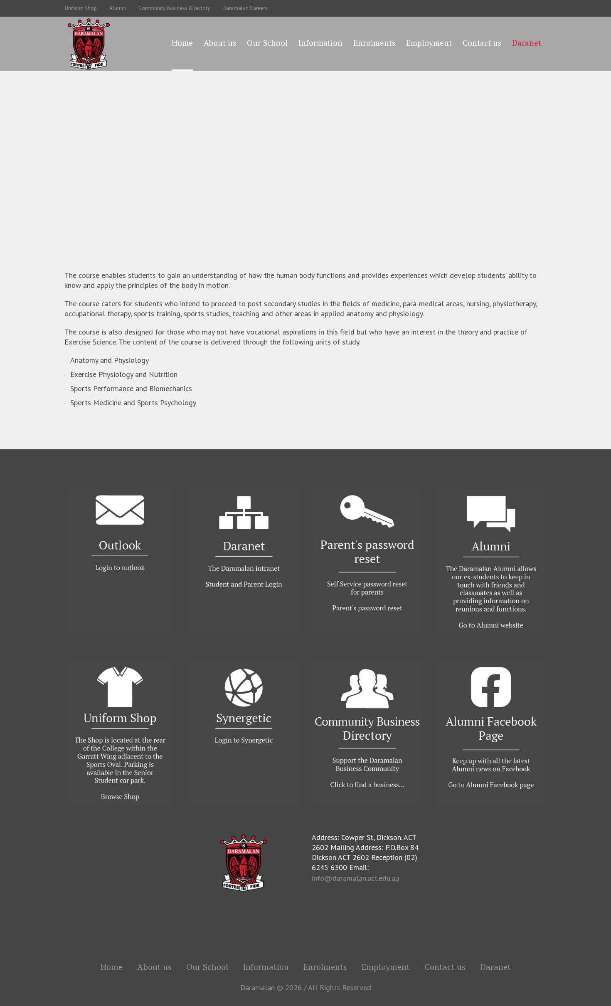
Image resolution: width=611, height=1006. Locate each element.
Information (266, 966)
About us (154, 966)
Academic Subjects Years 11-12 (284, 174)
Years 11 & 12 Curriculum (370, 174)
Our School (187, 174)
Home (157, 174)
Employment (386, 966)
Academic (222, 174)
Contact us (445, 966)
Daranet (495, 966)
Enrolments (325, 966)
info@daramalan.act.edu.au (355, 878)
